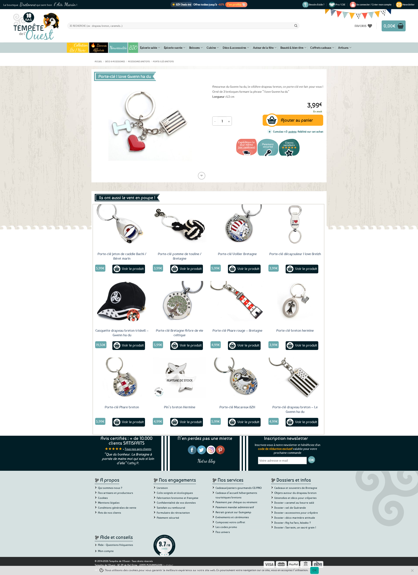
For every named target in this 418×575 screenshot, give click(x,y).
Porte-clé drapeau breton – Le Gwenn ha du (295, 409)
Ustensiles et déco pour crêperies (295, 497)
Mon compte (106, 551)
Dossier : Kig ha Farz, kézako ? (292, 522)
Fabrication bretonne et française (177, 497)
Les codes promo (226, 527)
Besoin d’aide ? (316, 4)
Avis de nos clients (109, 512)
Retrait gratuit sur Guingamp (233, 512)
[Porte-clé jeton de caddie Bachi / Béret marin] (122, 224)
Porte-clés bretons (163, 61)
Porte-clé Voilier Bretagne (237, 254)
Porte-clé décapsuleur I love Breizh (295, 254)
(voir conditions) (246, 147)
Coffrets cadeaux (320, 47)
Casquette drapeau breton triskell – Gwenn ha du (121, 332)
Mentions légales (109, 502)
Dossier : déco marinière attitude (294, 517)
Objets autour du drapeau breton (295, 492)
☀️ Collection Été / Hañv (78, 48)
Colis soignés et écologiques (175, 492)
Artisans (343, 47)
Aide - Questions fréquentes (115, 544)
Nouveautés (118, 47)
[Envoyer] (296, 25)
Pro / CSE (340, 4)
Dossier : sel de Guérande (290, 507)
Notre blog (206, 461)
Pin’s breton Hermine (179, 407)
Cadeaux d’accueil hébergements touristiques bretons (236, 495)
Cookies (103, 497)
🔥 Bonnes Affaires (99, 47)
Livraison (162, 487)
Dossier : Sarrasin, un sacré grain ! (295, 527)
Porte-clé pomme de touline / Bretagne (179, 256)
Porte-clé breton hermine (295, 330)
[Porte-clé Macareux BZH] (237, 378)
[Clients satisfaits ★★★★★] (289, 156)
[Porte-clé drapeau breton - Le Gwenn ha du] (295, 378)
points (292, 131)
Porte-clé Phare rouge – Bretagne (237, 330)
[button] (373, 4)
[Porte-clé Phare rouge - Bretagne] (237, 301)
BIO (133, 47)
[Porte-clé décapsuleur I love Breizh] (295, 224)
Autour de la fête (263, 47)
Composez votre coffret (230, 522)
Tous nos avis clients (138, 449)
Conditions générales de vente (117, 507)
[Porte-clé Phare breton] (122, 378)
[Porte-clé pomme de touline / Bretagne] (179, 224)
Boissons (194, 47)
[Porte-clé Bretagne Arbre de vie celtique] (179, 301)
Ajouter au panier (297, 120)
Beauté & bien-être (291, 47)
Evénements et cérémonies (232, 517)
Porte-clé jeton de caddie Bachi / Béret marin (122, 256)
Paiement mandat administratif (235, 507)
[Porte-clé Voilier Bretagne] (237, 224)
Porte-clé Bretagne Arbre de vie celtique (179, 332)
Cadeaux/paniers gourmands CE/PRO (239, 487)
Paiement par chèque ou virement (236, 502)
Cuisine (211, 47)
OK (314, 570)
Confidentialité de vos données (176, 502)
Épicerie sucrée (173, 47)
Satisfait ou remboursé (171, 507)
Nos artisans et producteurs (115, 492)
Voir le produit (133, 268)
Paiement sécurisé (168, 517)
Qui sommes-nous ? (110, 487)
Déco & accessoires (234, 47)
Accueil (98, 61)
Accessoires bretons (139, 61)
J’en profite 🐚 (236, 4)
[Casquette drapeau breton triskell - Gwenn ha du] (122, 301)
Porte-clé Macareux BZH (237, 407)
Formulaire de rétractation (173, 512)
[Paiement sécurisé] (268, 156)
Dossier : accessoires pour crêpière (296, 512)
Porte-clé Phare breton (122, 407)
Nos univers (223, 532)
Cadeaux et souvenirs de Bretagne (295, 487)
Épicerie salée (148, 47)
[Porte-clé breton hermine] (295, 301)
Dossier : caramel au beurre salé (294, 502)
